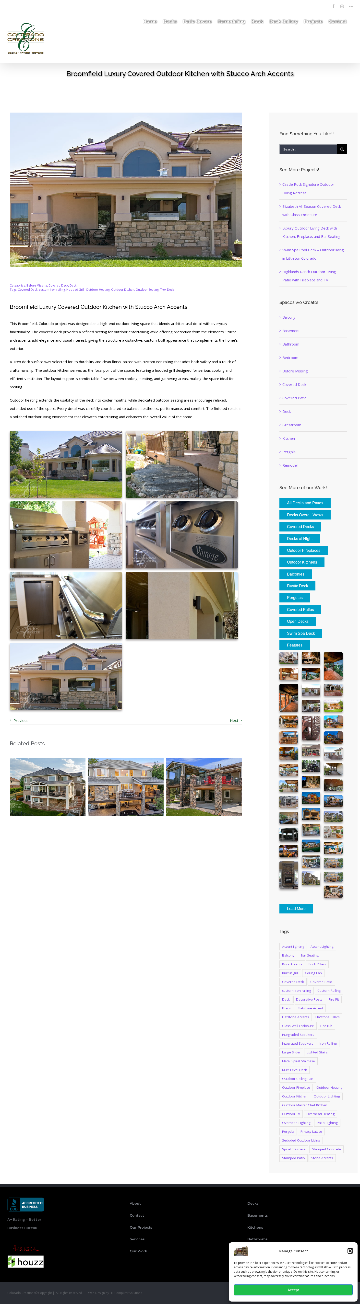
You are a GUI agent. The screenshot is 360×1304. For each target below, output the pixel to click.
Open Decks (298, 621)
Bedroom (290, 357)
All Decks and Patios (305, 503)
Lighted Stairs (317, 1052)
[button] (350, 1250)
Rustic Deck (297, 586)
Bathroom (290, 344)
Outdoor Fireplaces (303, 550)
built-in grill (290, 973)
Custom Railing (329, 990)
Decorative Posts (309, 999)
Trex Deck (167, 290)
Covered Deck (58, 285)
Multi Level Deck (294, 1070)
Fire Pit (334, 999)
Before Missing (36, 285)
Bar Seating (310, 955)
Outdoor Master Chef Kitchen (304, 1105)
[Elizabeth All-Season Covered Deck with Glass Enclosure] (126, 760)
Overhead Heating (320, 1114)
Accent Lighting (322, 946)
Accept (293, 1290)
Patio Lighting (327, 1122)
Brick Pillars (317, 964)
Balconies (295, 574)
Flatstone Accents (295, 1017)
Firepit (286, 1008)
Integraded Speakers (298, 1034)
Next (234, 720)
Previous (20, 720)
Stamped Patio (293, 1158)
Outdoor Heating (98, 290)
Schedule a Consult (66, 5)
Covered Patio (294, 397)
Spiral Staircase (294, 1149)
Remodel (290, 465)
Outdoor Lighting (327, 1096)
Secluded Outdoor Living (301, 1140)
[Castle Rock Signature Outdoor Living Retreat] (47, 760)
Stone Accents (322, 1158)
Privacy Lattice (311, 1131)
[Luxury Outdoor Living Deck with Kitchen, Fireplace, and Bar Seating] (204, 760)
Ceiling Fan (313, 973)
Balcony (288, 317)
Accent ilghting (293, 946)
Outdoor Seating (147, 290)
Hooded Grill (75, 290)
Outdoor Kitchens (302, 562)
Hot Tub (326, 1026)
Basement (291, 330)
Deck (73, 285)
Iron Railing (328, 1043)
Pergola (289, 451)
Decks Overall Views (305, 515)
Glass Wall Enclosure (298, 1026)
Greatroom (291, 424)
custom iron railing (52, 290)
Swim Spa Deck (301, 633)
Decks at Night (299, 538)
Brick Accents (292, 964)
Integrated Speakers (297, 1043)
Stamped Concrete (326, 1149)
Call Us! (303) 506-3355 (27, 5)
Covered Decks (300, 526)
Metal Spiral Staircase (298, 1061)
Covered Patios (300, 609)
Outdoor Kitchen (122, 290)
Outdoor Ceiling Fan (297, 1078)
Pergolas (295, 597)
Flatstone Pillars (327, 1017)
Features (294, 645)
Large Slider (291, 1052)
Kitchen (288, 438)
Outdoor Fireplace (296, 1087)
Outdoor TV (291, 1114)
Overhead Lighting (296, 1122)
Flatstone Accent (310, 1008)
